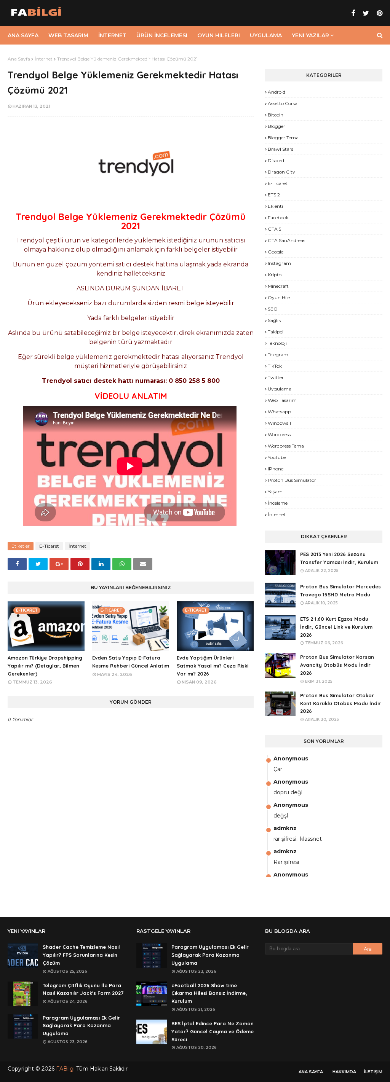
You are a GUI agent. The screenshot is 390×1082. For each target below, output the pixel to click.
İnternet (44, 59)
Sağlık (274, 320)
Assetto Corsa (282, 103)
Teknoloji (277, 343)
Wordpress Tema (286, 446)
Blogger (276, 126)
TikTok (275, 366)
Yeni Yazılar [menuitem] (310, 35)
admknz (285, 828)
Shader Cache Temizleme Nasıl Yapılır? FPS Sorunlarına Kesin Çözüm (81, 955)
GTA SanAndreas (286, 240)
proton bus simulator (292, 480)
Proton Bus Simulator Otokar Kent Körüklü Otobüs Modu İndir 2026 (340, 703)
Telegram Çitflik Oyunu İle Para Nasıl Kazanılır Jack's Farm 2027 (83, 989)
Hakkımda (344, 1071)
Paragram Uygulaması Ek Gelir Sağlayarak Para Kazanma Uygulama (81, 1026)
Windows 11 (280, 423)
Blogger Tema (283, 137)
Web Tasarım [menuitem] (68, 35)
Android (276, 92)
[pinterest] (378, 13)
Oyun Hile (279, 297)
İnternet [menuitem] (112, 35)
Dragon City (281, 172)
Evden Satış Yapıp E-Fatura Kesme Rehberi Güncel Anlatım (130, 662)
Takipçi (275, 332)
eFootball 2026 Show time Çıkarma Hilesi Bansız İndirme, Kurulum (209, 993)
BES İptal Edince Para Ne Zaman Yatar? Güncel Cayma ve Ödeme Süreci (212, 1031)
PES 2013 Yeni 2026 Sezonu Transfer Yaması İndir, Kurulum (339, 558)
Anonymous (290, 758)
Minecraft (278, 286)
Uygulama (279, 389)
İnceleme (278, 503)
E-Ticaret (49, 546)
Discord (276, 160)
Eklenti (275, 206)
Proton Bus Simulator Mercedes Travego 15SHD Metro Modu (340, 590)
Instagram (279, 263)
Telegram (278, 354)
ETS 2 (274, 195)
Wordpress (279, 434)
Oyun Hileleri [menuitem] (218, 35)
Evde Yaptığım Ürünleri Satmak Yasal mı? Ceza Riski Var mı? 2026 (212, 666)
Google (275, 252)
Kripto (274, 274)
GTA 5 (274, 229)
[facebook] (353, 13)
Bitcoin (275, 115)
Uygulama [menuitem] (266, 35)
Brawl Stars (280, 149)
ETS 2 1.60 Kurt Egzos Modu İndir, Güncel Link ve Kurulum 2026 (336, 627)
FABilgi (65, 1068)
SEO (273, 309)
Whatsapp (279, 411)
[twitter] (366, 13)
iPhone (275, 469)
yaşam (275, 491)
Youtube (277, 457)
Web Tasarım (282, 400)
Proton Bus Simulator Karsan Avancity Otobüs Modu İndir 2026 (337, 665)
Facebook (278, 217)
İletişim (373, 1071)
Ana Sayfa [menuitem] (23, 35)
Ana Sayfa (19, 59)
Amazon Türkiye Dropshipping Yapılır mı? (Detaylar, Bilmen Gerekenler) (45, 666)
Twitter (276, 377)
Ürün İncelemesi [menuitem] (161, 35)
